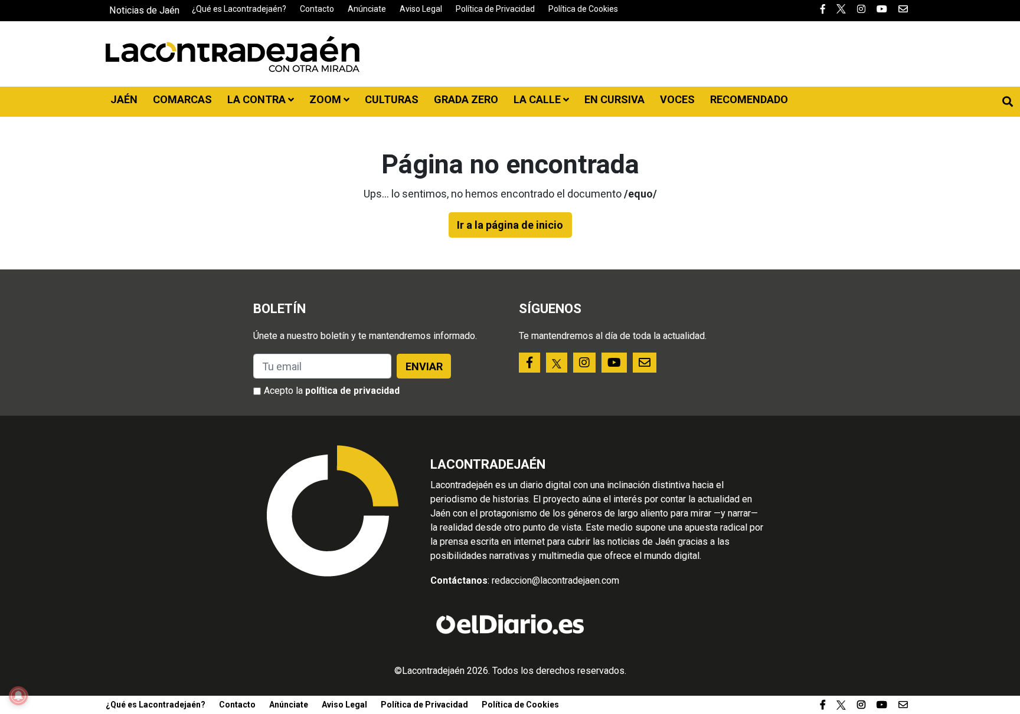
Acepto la (332, 390)
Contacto (317, 9)
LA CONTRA (257, 99)
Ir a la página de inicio (510, 225)
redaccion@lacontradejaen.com (555, 580)
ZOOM (326, 99)
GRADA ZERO (466, 99)
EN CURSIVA (614, 99)
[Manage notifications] (18, 695)
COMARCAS (182, 99)
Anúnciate (367, 9)
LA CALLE (538, 99)
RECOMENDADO (749, 99)
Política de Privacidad (495, 9)
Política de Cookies (583, 9)
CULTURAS (392, 99)
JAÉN (124, 99)
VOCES (677, 99)
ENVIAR (424, 366)
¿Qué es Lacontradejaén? (239, 9)
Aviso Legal (421, 9)
